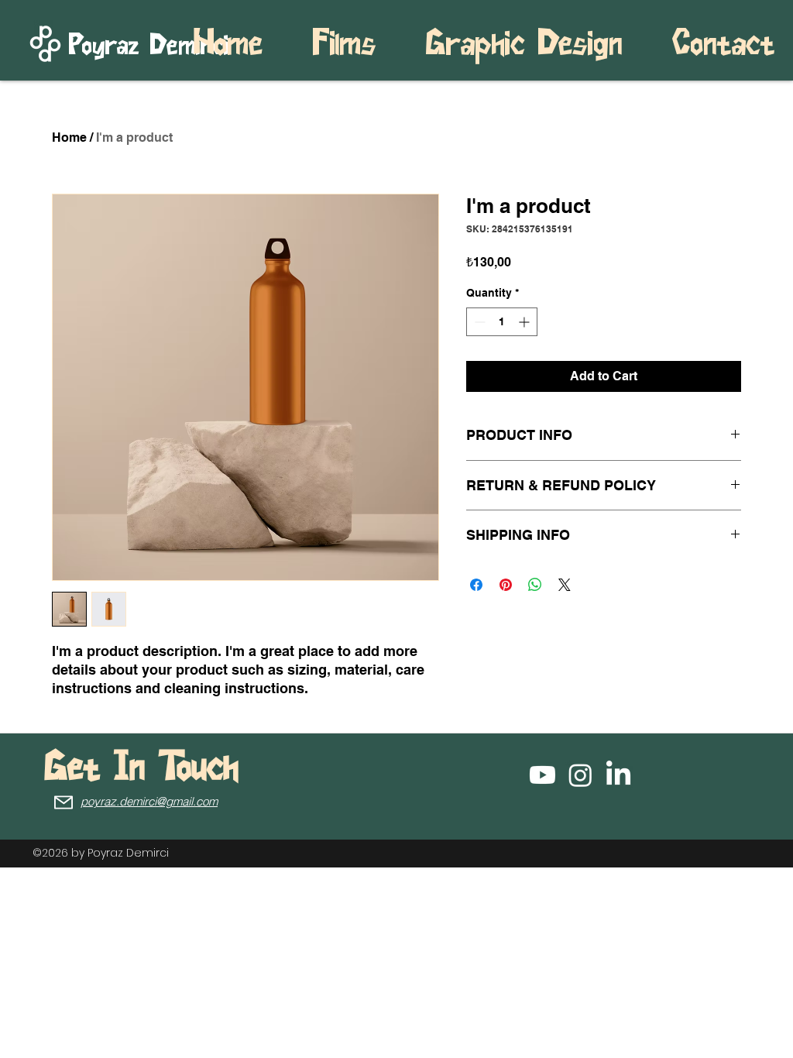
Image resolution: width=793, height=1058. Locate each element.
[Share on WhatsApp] (535, 584)
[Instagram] (580, 775)
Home (69, 137)
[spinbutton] (502, 321)
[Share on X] (564, 584)
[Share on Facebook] (476, 584)
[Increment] (525, 321)
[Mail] (63, 802)
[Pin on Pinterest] (505, 584)
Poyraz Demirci (128, 852)
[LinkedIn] (618, 775)
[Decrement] (478, 321)
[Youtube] (542, 775)
